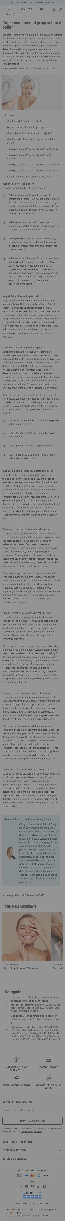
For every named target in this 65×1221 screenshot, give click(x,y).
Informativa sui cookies (43, 638)
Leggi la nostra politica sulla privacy (17, 638)
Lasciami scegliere (16, 648)
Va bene (49, 648)
